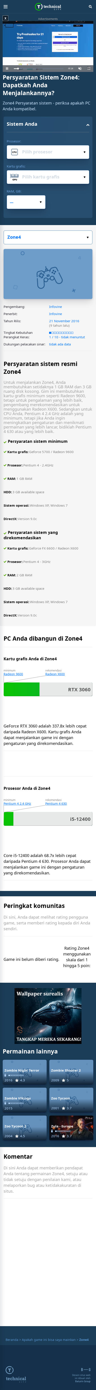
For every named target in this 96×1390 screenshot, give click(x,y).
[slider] (38, 68)
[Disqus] (48, 1263)
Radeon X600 (55, 674)
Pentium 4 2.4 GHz (17, 803)
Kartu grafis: (16, 166)
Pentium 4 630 (56, 803)
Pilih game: (48, 237)
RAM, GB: (14, 191)
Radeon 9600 (13, 674)
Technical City (48, 6)
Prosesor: (14, 141)
